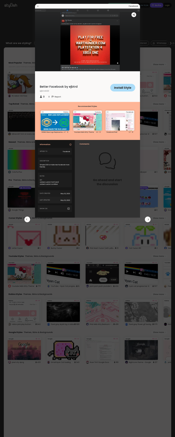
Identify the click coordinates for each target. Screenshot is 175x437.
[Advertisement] (9, 218)
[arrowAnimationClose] (27, 219)
